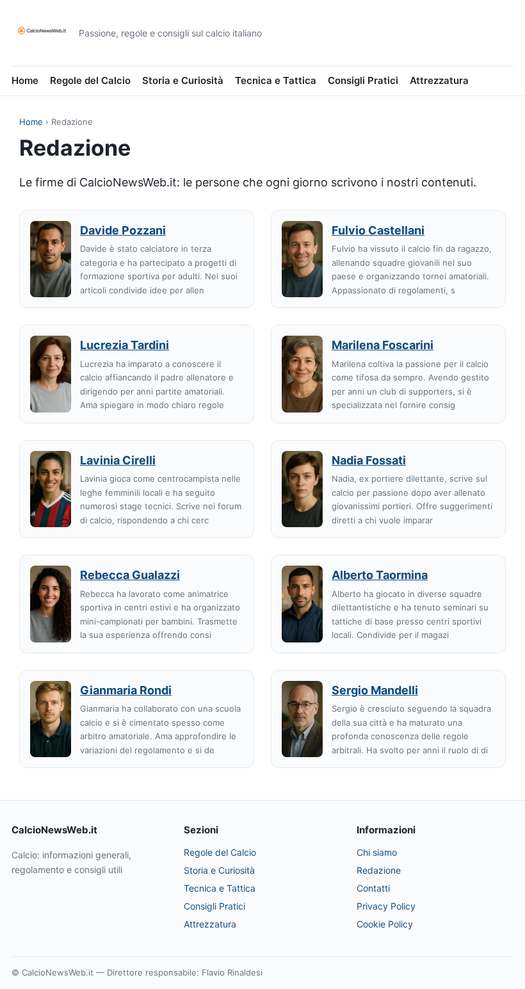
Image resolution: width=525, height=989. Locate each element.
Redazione (379, 870)
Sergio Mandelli (375, 690)
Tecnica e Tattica (275, 80)
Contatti (373, 888)
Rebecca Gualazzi (130, 575)
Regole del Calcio (90, 80)
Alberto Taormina (380, 575)
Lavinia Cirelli (118, 460)
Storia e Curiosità (182, 80)
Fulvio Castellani (378, 230)
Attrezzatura (439, 80)
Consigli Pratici (363, 80)
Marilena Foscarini (382, 345)
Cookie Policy (385, 924)
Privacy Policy (386, 906)
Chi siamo (377, 852)
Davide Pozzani (123, 230)
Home (25, 80)
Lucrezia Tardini (124, 345)
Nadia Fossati (369, 460)
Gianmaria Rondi (126, 690)
